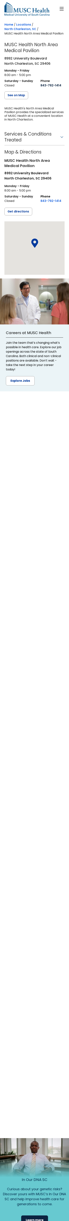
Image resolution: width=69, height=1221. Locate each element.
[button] (34, 138)
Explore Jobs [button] (20, 381)
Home (8, 24)
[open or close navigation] (62, 9)
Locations (23, 24)
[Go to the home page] (26, 9)
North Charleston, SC (20, 29)
